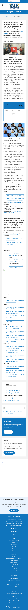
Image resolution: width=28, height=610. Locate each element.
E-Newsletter (14, 582)
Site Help (10, 607)
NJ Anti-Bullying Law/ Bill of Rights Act (14, 585)
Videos (14, 589)
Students (14, 546)
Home (14, 534)
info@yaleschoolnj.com (16, 525)
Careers (14, 591)
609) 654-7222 (18, 522)
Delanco (14, 573)
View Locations (9, 452)
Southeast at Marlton (14, 564)
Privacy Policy (16, 607)
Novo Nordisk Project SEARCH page (12, 211)
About (14, 536)
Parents (14, 548)
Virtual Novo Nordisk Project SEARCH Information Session (13, 412)
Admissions (14, 544)
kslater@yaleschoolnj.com (14, 202)
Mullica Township (13, 562)
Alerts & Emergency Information (14, 580)
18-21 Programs (14, 542)
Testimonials (14, 587)
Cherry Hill (14, 571)
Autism (14, 556)
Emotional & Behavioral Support (14, 558)
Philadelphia (14, 575)
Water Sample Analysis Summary (14, 593)
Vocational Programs (14, 540)
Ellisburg (14, 567)
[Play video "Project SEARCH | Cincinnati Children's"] (14, 49)
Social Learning (14, 560)
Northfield (14, 569)
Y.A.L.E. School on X (14, 601)
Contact (14, 551)
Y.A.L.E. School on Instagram (14, 603)
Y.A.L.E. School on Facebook (14, 598)
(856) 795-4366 (18, 523)
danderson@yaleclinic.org (11, 234)
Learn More (8, 432)
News (14, 538)
